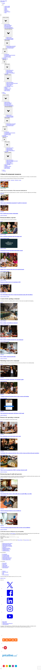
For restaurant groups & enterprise (9, 55)
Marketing (16, 180)
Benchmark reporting (5, 566)
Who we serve (5, 126)
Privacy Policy (4, 621)
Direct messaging (5, 567)
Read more (2, 193)
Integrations (4, 57)
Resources (4, 59)
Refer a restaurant (7, 90)
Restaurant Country (3, 537)
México (5, 9)
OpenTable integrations (6, 550)
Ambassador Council (9, 163)
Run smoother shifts (7, 26)
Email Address (2, 536)
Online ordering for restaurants (7, 546)
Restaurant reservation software (7, 543)
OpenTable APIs (7, 89)
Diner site (3, 571)
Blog (3, 573)
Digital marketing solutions (6, 544)
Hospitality (8, 180)
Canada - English (7, 6)
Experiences (4, 547)
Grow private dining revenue (9, 28)
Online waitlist (4, 565)
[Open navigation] (0, 14)
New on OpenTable (5, 574)
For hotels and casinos (5, 556)
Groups (20, 180)
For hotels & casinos (7, 134)
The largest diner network (10, 124)
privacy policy (13, 533)
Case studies (6, 73)
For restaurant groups (5, 555)
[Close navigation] (0, 15)
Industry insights (7, 64)
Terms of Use (4, 622)
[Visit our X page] (9, 588)
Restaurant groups (9, 71)
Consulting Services (5, 549)
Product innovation (7, 164)
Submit (2, 538)
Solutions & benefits (6, 17)
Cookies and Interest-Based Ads (7, 623)
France (5, 12)
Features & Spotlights (8, 74)
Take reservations (7, 24)
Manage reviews (9, 37)
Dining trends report (9, 149)
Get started (4, 93)
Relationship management (6, 548)
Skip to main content (3, 0)
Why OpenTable (7, 40)
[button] (20, 669)
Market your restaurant (8, 25)
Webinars (5, 87)
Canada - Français (7, 11)
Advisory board (8, 85)
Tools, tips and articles (9, 70)
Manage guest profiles (9, 38)
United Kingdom (7, 7)
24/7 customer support (9, 125)
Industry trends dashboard (10, 72)
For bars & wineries (7, 56)
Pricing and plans (5, 58)
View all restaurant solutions (8, 39)
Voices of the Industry (9, 82)
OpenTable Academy (7, 88)
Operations (12, 180)
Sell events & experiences (8, 27)
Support (3, 3)
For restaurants (6, 54)
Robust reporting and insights (11, 46)
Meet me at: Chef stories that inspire (12, 83)
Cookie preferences (5, 624)
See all (1, 221)
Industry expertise (3, 180)
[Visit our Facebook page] (9, 596)
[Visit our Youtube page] (9, 619)
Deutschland (6, 10)
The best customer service (6, 559)
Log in (3, 92)
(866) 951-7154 (2, 578)
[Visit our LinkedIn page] (9, 604)
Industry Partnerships (9, 84)
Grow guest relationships (8, 106)
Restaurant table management (7, 545)
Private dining (4, 563)
